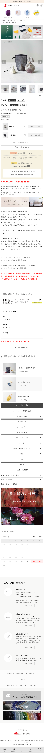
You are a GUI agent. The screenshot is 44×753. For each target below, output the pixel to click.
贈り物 (22, 464)
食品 (22, 459)
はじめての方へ (11, 685)
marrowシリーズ (22, 427)
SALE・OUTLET (22, 470)
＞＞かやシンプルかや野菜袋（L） (14, 260)
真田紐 (22, 105)
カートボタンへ (32, 743)
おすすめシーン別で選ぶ (10, 475)
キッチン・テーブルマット (16, 20)
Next (40, 62)
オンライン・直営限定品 (22, 411)
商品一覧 (32, 685)
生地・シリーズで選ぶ (9, 484)
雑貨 (22, 454)
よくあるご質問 (23, 685)
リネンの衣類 (22, 432)
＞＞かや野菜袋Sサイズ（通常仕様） (14, 268)
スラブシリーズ (22, 421)
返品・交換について (22, 147)
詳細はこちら (28, 605)
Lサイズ (21, 100)
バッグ (22, 443)
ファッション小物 (22, 438)
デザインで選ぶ (7, 479)
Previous (4, 62)
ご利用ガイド (22, 679)
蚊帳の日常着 (22, 416)
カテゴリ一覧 (22, 405)
